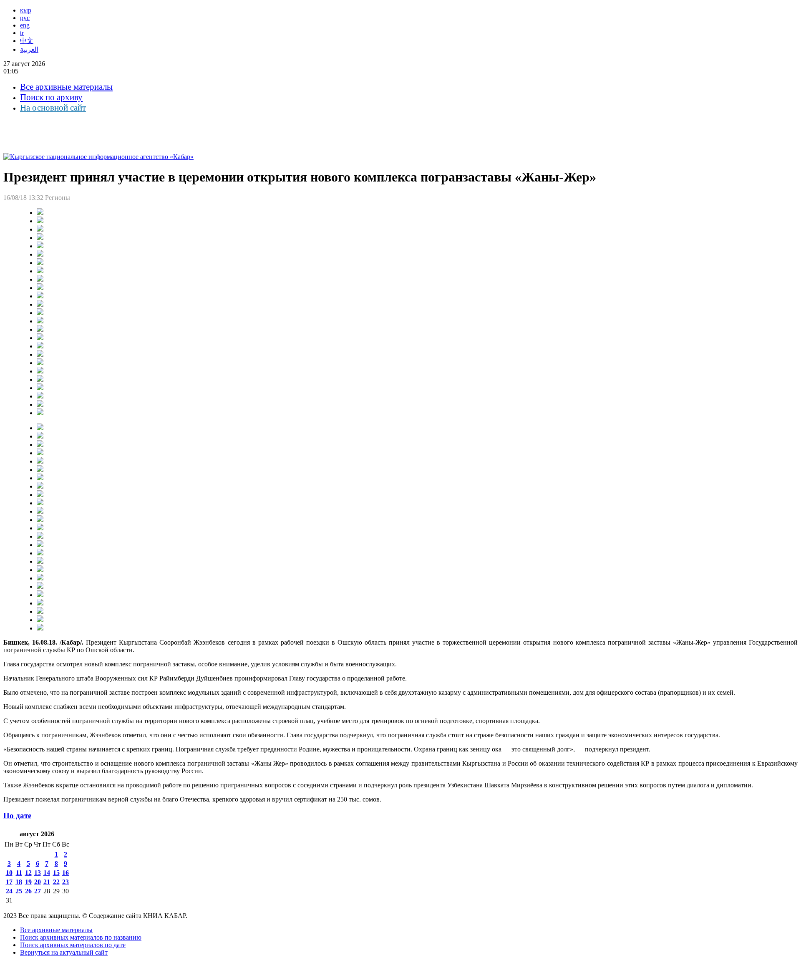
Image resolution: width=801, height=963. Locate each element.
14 (46, 872)
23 (65, 881)
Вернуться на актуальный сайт (64, 952)
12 (28, 872)
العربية (29, 49)
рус (25, 17)
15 (56, 872)
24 (9, 891)
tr (22, 32)
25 (18, 891)
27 (37, 891)
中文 (26, 40)
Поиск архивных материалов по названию (80, 937)
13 (37, 872)
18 (18, 881)
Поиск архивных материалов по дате (73, 944)
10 (9, 872)
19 (28, 881)
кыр (25, 10)
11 (19, 872)
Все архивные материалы (66, 87)
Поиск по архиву (51, 97)
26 (28, 891)
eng (25, 25)
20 (37, 881)
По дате (17, 815)
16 (65, 872)
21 (46, 881)
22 (56, 881)
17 (9, 881)
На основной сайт (53, 108)
